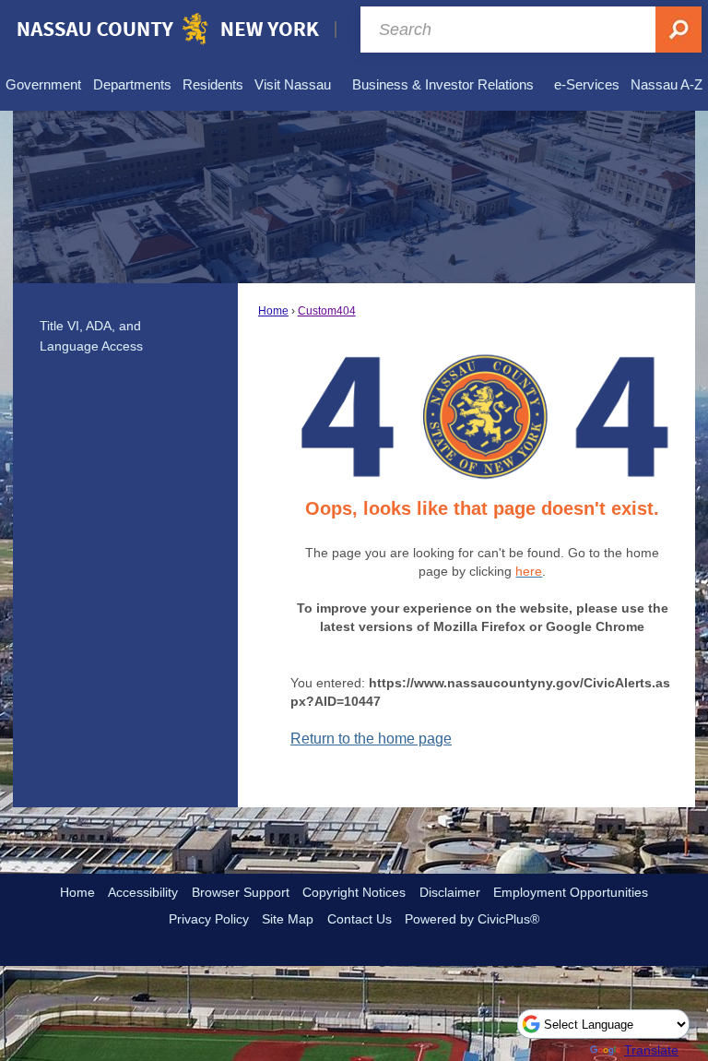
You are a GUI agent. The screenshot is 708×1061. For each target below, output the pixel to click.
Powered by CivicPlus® (472, 919)
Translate (651, 1050)
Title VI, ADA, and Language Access (91, 335)
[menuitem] (43, 85)
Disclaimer (449, 892)
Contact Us (359, 919)
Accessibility (143, 892)
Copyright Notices (354, 892)
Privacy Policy (209, 919)
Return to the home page (371, 738)
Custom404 (327, 310)
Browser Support (240, 892)
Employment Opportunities (570, 892)
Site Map (287, 919)
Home (273, 310)
